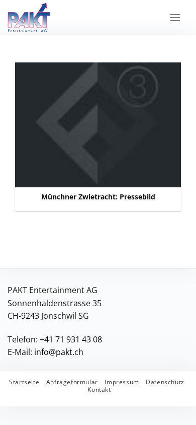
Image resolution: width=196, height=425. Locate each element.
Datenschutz (165, 382)
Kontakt (99, 389)
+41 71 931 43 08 (71, 339)
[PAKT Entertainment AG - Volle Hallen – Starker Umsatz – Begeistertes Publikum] (57, 17)
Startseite (24, 382)
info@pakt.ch (58, 352)
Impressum (122, 382)
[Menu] (175, 17)
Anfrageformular (72, 382)
